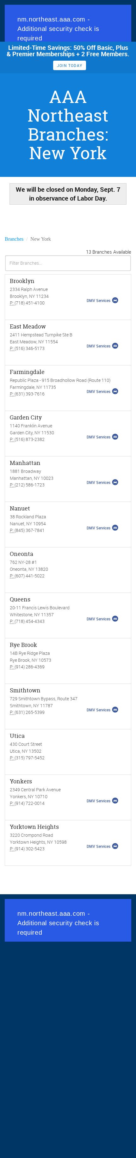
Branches (14, 239)
